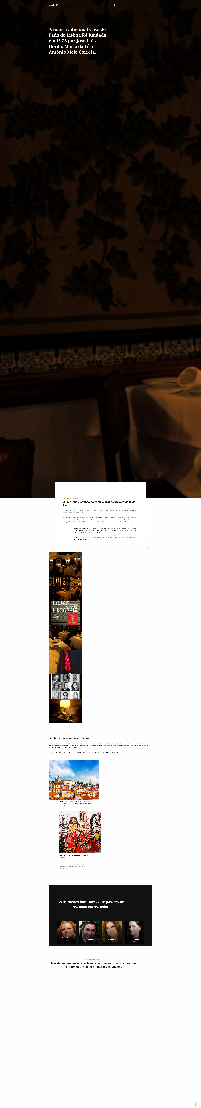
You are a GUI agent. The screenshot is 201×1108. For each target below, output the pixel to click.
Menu (76, 4)
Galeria (102, 4)
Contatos (109, 4)
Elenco (95, 4)
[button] (147, 547)
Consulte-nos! (82, 539)
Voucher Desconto (85, 4)
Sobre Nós (70, 4)
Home (63, 4)
